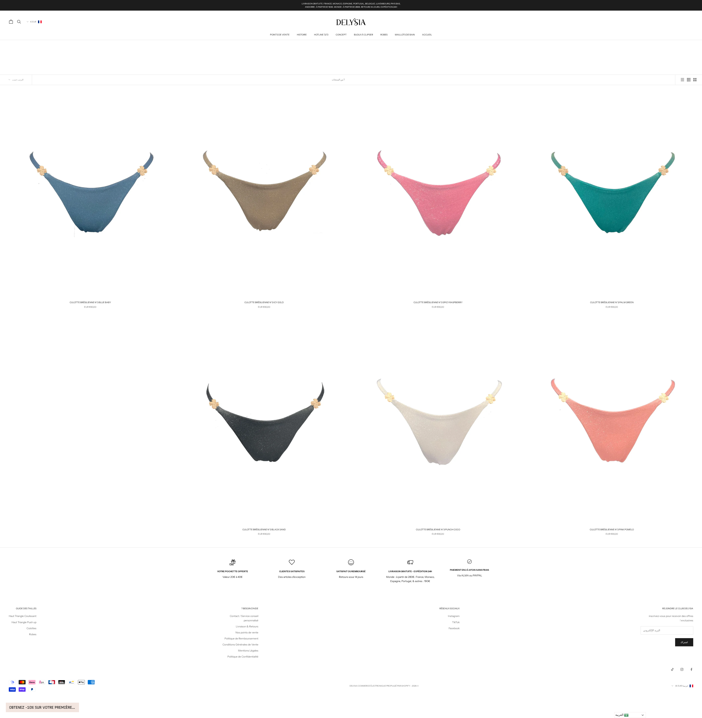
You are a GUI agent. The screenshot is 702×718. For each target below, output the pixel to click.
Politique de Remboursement (241, 638)
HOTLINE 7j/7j (321, 34)
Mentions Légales (248, 650)
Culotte (664, 45)
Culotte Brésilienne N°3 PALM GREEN (612, 302)
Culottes (31, 628)
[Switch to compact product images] (682, 80)
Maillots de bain (405, 34)
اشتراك (684, 642)
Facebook (454, 628)
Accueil (427, 34)
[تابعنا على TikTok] (672, 669)
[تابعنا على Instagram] (682, 669)
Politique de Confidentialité (242, 656)
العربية (619, 714)
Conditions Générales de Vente (240, 644)
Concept (341, 34)
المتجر (674, 45)
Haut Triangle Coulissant (22, 616)
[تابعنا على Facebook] (691, 669)
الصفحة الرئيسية (687, 45)
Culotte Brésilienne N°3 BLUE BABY (90, 302)
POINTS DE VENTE (280, 34)
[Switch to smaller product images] (688, 80)
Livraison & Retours (247, 626)
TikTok (456, 622)
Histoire (302, 34)
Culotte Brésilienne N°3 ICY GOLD (264, 302)
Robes (384, 34)
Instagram (454, 616)
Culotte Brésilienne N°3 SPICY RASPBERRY (438, 302)
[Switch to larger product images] (695, 80)
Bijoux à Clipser (363, 34)
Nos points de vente (246, 632)
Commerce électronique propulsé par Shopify (384, 686)
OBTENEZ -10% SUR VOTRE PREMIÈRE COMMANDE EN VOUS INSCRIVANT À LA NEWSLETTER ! (42, 707)
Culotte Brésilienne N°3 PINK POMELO (612, 529)
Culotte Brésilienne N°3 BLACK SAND (264, 529)
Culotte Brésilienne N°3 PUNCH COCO (438, 529)
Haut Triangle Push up (24, 622)
